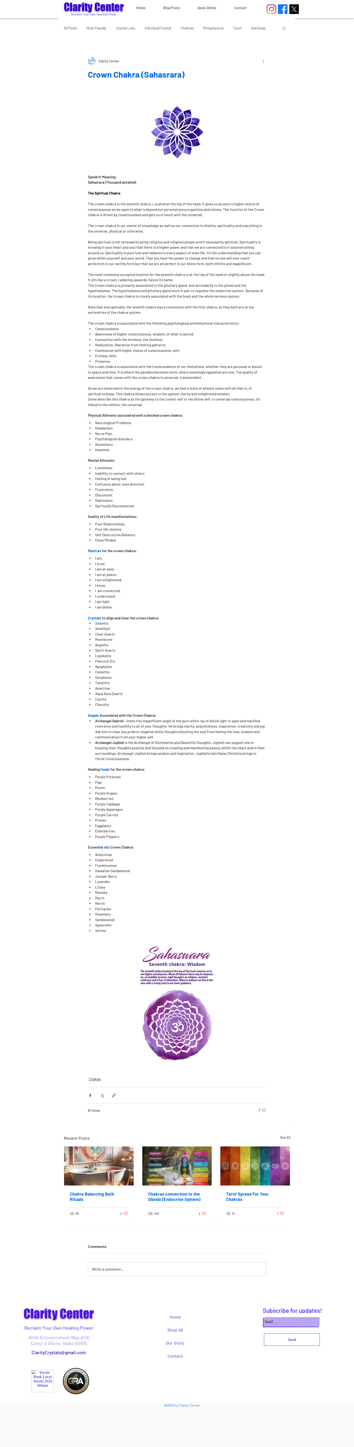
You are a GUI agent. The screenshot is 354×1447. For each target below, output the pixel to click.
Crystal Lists (125, 28)
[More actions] (263, 61)
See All (285, 1137)
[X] (294, 9)
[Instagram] (271, 9)
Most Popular (96, 28)
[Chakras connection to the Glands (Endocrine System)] (177, 1166)
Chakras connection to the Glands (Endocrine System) (174, 1196)
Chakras (187, 28)
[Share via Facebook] (90, 1095)
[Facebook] (283, 9)
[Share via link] (113, 1095)
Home (175, 1317)
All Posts (70, 28)
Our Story (175, 1343)
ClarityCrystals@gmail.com (59, 1352)
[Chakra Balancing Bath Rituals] (99, 1166)
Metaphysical (213, 28)
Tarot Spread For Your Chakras (247, 1196)
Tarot (237, 28)
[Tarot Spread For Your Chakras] (255, 1166)
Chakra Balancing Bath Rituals (92, 1196)
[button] (284, 28)
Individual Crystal (158, 28)
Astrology (258, 28)
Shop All (175, 1330)
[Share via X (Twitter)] (102, 1095)
